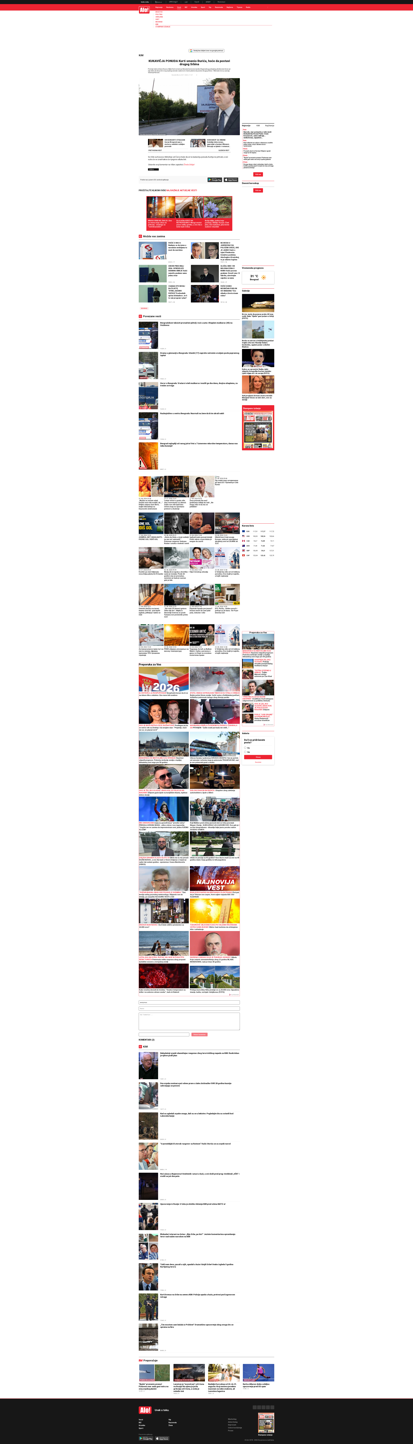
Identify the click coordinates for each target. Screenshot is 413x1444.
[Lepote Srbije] (173, 2)
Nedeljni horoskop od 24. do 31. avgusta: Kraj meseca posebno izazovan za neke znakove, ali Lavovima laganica (222, 1387)
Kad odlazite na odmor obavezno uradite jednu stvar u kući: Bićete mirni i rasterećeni (258, 144)
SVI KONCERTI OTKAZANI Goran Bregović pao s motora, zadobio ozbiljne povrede (175, 143)
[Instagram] (259, 1407)
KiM (157, 24)
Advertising (232, 1422)
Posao (230, 1431)
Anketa (245, 733)
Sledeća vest (224, 150)
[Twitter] (272, 1407)
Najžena (230, 7)
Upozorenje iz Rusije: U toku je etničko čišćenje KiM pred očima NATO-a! (192, 1204)
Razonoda (219, 7)
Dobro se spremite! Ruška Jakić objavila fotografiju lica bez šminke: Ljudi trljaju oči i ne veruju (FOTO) (256, 371)
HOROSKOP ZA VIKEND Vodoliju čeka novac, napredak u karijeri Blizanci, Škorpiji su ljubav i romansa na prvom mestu (218, 143)
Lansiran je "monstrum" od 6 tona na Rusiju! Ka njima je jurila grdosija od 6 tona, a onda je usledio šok (188, 1387)
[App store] (231, 180)
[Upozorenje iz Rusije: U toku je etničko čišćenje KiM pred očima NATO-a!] (148, 1216)
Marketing (232, 1419)
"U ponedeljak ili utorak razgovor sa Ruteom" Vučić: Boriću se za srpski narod (195, 1144)
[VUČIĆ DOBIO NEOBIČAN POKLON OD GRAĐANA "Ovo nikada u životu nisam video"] (205, 294)
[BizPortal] (158, 2)
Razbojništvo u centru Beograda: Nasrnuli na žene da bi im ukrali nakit (192, 413)
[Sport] (208, 2)
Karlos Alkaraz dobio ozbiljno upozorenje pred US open (256, 1385)
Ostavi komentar (199, 1034)
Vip (210, 7)
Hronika (194, 7)
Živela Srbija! (188, 164)
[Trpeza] (196, 2)
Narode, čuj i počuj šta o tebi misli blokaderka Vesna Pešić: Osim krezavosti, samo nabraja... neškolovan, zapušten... (257, 135)
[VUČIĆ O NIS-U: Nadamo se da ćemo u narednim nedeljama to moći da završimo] (153, 251)
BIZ (186, 7)
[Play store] (215, 180)
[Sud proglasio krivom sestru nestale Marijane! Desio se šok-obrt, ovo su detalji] (258, 384)
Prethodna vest (155, 150)
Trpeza (239, 7)
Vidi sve (258, 174)
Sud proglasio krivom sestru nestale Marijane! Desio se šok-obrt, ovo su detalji (257, 398)
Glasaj (258, 757)
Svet (157, 19)
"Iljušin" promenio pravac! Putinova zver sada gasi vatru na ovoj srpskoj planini (257, 158)
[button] (200, 75)
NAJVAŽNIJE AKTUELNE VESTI (181, 190)
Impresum (232, 1425)
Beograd (159, 22)
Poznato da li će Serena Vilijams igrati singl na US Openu (257, 151)
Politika (159, 14)
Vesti (179, 7)
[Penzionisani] (221, 2)
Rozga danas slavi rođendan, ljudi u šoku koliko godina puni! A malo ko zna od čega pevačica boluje (258, 165)
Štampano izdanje (163, 27)
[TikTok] (263, 1407)
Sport (203, 7)
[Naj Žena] (186, 2)
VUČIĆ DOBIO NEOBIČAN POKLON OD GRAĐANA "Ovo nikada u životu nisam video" (229, 291)
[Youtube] (268, 1407)
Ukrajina (159, 17)
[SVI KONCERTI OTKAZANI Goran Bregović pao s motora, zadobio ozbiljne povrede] (155, 143)
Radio (248, 7)
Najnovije (159, 7)
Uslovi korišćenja (235, 1428)
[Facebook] (255, 1407)
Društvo (159, 12)
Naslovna (169, 7)
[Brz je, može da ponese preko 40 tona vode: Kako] (258, 303)
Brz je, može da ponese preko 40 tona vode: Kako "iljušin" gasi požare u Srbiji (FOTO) (258, 316)
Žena (171, 1425)
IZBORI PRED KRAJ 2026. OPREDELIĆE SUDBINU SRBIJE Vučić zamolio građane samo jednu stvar (177, 271)
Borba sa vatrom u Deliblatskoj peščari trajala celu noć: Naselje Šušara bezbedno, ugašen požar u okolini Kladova (258, 344)
